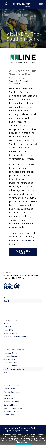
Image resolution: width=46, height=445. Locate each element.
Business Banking (11, 353)
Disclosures (8, 398)
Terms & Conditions (11, 392)
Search (5, 297)
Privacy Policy (9, 389)
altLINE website (26, 240)
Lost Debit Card (10, 362)
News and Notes (10, 405)
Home (5, 323)
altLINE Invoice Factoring (13, 369)
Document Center (10, 411)
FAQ (5, 372)
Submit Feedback (10, 414)
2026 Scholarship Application (15, 336)
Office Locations (10, 333)
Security (6, 395)
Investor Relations (11, 401)
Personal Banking (10, 356)
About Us (7, 326)
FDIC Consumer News (12, 408)
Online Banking (9, 359)
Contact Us (8, 330)
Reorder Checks (10, 366)
